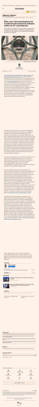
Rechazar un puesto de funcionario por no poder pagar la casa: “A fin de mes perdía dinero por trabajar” (18, 348)
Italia (31, 293)
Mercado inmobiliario (22, 17)
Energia (12, 17)
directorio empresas (30, 375)
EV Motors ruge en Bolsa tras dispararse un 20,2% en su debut (22, 278)
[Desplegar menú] (3, 8)
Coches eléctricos (17, 293)
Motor (5, 20)
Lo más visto (5, 346)
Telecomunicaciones (8, 17)
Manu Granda (19, 67)
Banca (3, 17)
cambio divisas (19, 375)
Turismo (27, 17)
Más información (6, 297)
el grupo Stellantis (12, 81)
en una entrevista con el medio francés (19, 192)
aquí (23, 297)
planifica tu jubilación (8, 375)
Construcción (16, 17)
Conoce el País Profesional (20, 383)
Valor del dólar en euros (33, 5)
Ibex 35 (4, 5)
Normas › (33, 272)
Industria (22, 293)
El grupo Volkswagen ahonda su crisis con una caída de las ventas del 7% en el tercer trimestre (22, 285)
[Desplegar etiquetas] (34, 293)
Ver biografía (11, 266)
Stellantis (25, 293)
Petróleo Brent (17, 5)
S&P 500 (10, 5)
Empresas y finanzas (9, 15)
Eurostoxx (6, 357)
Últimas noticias (31, 17)
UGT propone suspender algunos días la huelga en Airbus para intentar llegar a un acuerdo (19, 334)
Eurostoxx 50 (24, 5)
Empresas (5, 293)
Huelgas (28, 293)
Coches (13, 293)
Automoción (9, 293)
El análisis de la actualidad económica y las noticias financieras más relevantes (16, 270)
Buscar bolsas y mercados (7, 352)
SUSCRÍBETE (28, 11)
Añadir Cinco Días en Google (32, 71)
